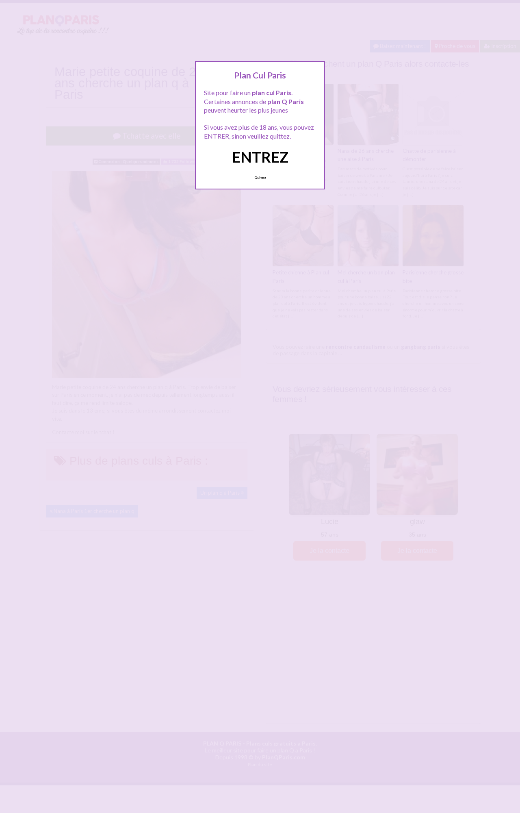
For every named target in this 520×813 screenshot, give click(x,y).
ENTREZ (260, 157)
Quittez (260, 178)
